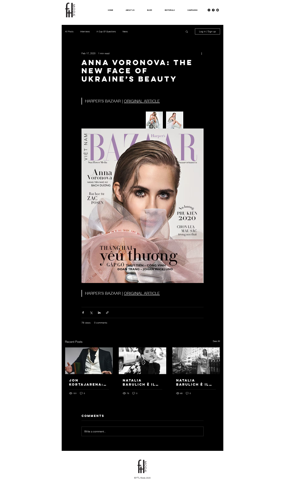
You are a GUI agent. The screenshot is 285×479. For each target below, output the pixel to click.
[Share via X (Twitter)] (91, 312)
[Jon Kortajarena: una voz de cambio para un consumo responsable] (89, 360)
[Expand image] (154, 120)
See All (216, 341)
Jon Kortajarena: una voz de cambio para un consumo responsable (88, 382)
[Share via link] (107, 312)
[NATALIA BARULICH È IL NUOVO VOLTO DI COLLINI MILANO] (196, 360)
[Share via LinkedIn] (99, 312)
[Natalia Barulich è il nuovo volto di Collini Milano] (142, 360)
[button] (186, 31)
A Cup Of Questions (106, 31)
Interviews (85, 31)
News (125, 31)
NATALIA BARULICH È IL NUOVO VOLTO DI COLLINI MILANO (195, 382)
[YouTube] (217, 10)
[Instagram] (209, 10)
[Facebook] (213, 10)
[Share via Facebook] (83, 312)
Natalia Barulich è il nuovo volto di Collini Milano (142, 382)
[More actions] (202, 53)
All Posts (69, 31)
